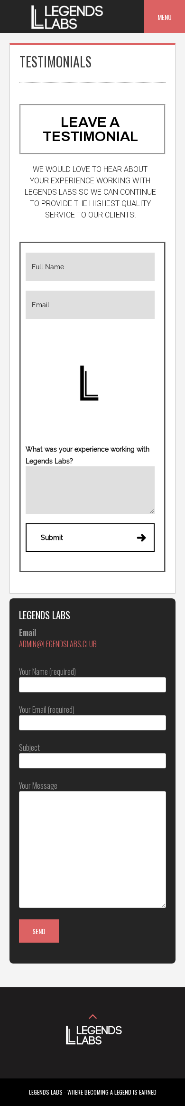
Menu (164, 17)
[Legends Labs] (65, 26)
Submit (52, 537)
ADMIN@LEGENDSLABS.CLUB (58, 644)
